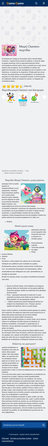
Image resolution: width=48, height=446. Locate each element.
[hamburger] (3, 3)
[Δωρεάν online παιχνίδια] (15, 3)
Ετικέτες (35, 438)
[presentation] (3, 97)
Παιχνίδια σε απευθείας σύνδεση (21, 438)
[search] (43, 425)
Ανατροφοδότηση (8, 441)
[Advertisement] (22, 25)
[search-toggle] (36, 3)
